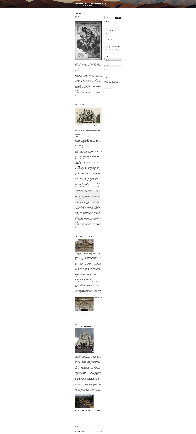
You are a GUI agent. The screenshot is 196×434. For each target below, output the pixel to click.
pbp (101, 297)
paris (99, 297)
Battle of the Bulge (92, 180)
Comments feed (107, 75)
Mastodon (76, 426)
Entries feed (106, 73)
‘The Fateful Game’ (80, 18)
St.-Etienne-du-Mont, (84, 273)
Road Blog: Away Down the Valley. (109, 33)
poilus (84, 75)
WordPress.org (106, 77)
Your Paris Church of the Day (83, 236)
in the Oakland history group (89, 137)
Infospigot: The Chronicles (91, 3)
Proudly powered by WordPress (99, 431)
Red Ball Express (86, 183)
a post (79, 166)
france (98, 297)
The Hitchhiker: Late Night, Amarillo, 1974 (111, 28)
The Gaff (110, 47)
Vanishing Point (111, 40)
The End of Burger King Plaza (109, 26)
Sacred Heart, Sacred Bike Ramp (85, 326)
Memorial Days (79, 104)
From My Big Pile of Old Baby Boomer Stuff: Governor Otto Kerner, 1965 (112, 52)
